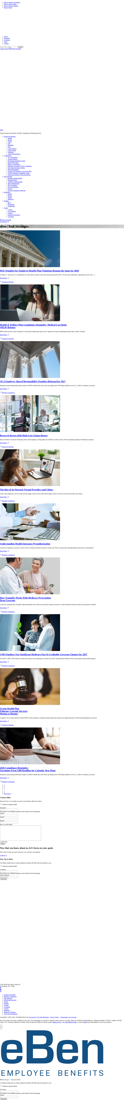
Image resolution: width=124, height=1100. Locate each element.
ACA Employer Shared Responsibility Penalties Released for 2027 (32, 381)
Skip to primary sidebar (11, 6)
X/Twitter (3, 1089)
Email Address (5, 875)
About (6, 36)
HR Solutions (8, 998)
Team (5, 42)
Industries (7, 38)
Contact (6, 43)
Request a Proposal (10, 1012)
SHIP (85, 1022)
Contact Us (3, 855)
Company (3, 869)
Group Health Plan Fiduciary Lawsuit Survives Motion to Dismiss (13, 711)
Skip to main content (10, 4)
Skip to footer (8, 7)
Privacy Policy (54, 1017)
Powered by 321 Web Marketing (39, 1017)
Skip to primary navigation (12, 2)
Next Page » (7, 794)
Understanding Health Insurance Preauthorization (25, 543)
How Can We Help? (6, 824)
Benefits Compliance (8, 393)
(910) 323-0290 (16, 49)
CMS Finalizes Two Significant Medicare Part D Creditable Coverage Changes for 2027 (43, 654)
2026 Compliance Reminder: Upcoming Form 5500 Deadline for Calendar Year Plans (28, 769)
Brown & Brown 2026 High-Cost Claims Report (24, 435)
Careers (6, 1009)
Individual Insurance (10, 1000)
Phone (2, 821)
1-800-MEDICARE (70, 1022)
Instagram (3, 808)
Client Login (4, 49)
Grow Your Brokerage (11, 1014)
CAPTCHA (3, 842)
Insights (6, 1003)
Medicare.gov (57, 1022)
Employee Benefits (8, 282)
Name (2, 813)
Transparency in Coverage (68, 1017)
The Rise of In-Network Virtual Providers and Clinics (26, 489)
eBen (1, 130)
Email (2, 817)
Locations (7, 40)
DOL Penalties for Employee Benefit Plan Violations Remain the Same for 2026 (39, 270)
